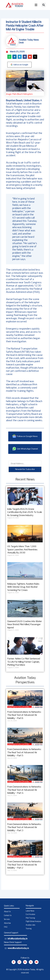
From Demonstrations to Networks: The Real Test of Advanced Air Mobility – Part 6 (24, 715)
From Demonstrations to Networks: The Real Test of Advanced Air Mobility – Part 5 (24, 752)
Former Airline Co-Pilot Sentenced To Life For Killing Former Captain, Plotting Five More (23, 662)
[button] (43, 5)
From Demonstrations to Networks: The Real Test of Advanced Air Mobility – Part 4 (24, 790)
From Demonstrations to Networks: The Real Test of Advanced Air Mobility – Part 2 (24, 865)
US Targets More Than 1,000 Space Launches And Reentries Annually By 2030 (22, 549)
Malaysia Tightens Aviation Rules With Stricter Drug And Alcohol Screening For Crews (23, 587)
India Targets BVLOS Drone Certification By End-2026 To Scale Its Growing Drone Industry (24, 512)
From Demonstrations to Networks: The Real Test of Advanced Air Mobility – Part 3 (24, 827)
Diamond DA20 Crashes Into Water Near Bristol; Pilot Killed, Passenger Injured (24, 624)
